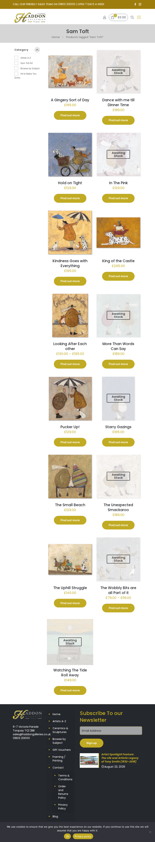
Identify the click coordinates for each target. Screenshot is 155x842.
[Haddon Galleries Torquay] (30, 17)
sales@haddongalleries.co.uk (32, 734)
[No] (150, 832)
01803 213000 (21, 738)
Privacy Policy (63, 806)
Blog (55, 816)
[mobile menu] (139, 17)
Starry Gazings (118, 427)
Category (21, 50)
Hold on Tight (70, 183)
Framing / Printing (59, 758)
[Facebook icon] (135, 4)
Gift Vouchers (62, 750)
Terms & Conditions (64, 777)
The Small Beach (70, 505)
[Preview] (87, 61)
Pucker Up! (70, 427)
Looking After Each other (70, 346)
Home (56, 37)
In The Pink (118, 183)
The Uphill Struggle (70, 587)
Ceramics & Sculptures (60, 730)
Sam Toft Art (26, 63)
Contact (58, 767)
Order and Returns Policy (63, 792)
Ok (67, 836)
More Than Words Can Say (118, 346)
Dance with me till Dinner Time (118, 102)
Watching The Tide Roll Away (70, 673)
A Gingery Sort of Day (70, 100)
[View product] (87, 53)
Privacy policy (83, 836)
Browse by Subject (30, 68)
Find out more (70, 115)
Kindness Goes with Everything (70, 263)
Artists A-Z (25, 57)
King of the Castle (118, 261)
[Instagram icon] (140, 4)
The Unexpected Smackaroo (118, 507)
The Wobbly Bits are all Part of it (118, 590)
